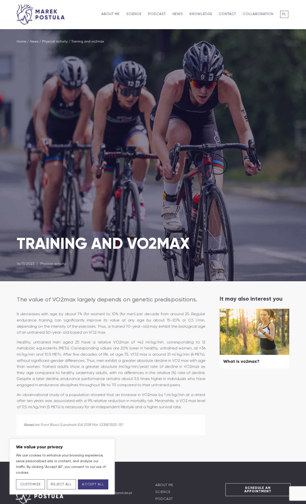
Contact (227, 14)
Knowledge (201, 14)
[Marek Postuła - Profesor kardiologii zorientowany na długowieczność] (42, 14)
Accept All (93, 484)
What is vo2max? (241, 361)
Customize (30, 484)
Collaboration (258, 14)
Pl (284, 14)
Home (21, 41)
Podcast (157, 14)
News (178, 14)
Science (134, 14)
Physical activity (55, 41)
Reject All (61, 484)
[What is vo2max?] (254, 332)
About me (110, 14)
